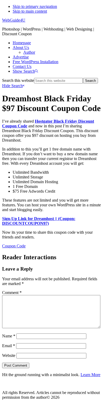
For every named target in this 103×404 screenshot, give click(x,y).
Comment (12, 292)
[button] (25, 71)
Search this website (18, 80)
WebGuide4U (13, 20)
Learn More (90, 374)
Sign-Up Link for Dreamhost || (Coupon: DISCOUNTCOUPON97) (38, 221)
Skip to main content (30, 11)
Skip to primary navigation (35, 6)
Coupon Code (14, 246)
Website (8, 355)
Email (8, 345)
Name (8, 336)
